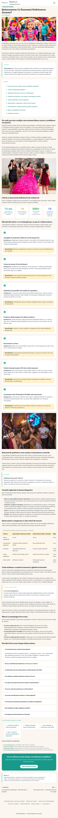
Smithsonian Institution (9, 748)
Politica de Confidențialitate (46, 801)
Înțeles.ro (8, 15)
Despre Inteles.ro (36, 804)
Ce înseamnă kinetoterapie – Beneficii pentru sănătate (14, 789)
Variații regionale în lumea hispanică (18, 100)
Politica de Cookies (31, 801)
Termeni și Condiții (13, 804)
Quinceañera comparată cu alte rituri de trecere (22, 103)
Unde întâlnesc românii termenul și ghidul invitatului (22, 106)
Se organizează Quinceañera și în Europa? (17, 714)
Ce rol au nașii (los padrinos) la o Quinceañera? (19, 689)
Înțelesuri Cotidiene (8, 6)
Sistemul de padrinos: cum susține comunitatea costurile (24, 96)
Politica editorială (25, 804)
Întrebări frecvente (13, 113)
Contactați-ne (46, 804)
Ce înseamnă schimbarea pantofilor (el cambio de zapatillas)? (23, 701)
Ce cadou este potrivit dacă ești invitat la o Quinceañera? (22, 682)
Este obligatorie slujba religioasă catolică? (17, 708)
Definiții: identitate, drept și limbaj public (29, 726)
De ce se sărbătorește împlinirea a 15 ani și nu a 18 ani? (21, 663)
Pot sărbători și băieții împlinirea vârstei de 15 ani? (20, 676)
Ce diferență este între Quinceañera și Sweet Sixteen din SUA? (23, 670)
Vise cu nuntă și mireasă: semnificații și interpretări (12, 734)
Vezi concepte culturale (29, 766)
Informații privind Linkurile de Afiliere (14, 801)
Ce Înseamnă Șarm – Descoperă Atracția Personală (44, 789)
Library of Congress (8, 746)
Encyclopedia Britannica (9, 744)
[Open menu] (54, 2)
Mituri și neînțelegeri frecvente (16, 110)
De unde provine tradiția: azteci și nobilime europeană (23, 86)
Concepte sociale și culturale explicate (12, 726)
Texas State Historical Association (11, 749)
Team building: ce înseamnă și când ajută (47, 726)
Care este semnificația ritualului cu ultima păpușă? (20, 695)
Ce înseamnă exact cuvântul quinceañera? (17, 649)
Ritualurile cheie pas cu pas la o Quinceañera (21, 93)
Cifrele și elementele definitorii (16, 89)
